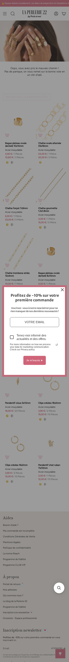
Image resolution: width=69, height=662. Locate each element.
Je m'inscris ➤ (34, 360)
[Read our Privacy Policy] (57, 345)
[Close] (62, 289)
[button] (59, 588)
